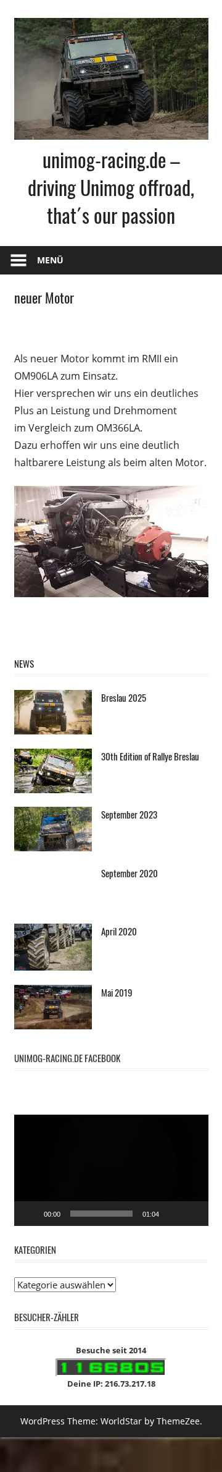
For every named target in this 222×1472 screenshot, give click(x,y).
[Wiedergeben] (30, 1216)
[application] (111, 1172)
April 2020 (119, 933)
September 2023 (129, 816)
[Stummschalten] (172, 1216)
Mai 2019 (117, 994)
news (24, 665)
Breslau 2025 (123, 700)
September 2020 (129, 875)
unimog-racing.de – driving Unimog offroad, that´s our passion (111, 187)
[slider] (101, 1216)
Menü (50, 260)
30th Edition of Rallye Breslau (150, 758)
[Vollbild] (192, 1216)
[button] (111, 1173)
